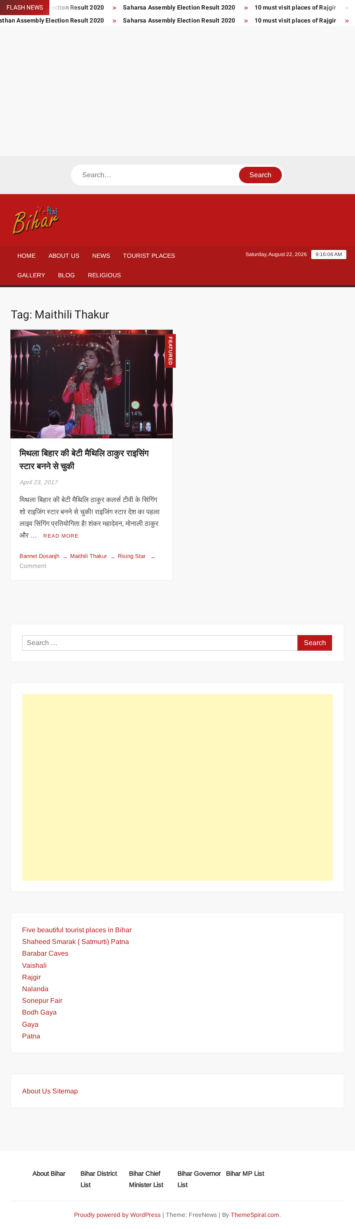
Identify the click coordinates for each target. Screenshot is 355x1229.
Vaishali (34, 965)
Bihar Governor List (199, 1179)
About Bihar (48, 1173)
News (101, 255)
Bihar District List (99, 1179)
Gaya (30, 1024)
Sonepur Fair (42, 1000)
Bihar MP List (245, 1173)
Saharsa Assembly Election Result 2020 (169, 7)
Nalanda (35, 988)
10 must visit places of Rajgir (285, 7)
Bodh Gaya (39, 1012)
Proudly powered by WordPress (117, 1214)
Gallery (31, 275)
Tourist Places (149, 255)
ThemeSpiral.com (255, 1214)
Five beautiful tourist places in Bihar (77, 930)
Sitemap (65, 1091)
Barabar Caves (45, 953)
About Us (63, 255)
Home (26, 255)
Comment (32, 565)
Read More (61, 536)
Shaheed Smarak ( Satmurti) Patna (75, 941)
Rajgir (31, 977)
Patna (31, 1036)
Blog (66, 275)
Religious (104, 275)
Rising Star (131, 556)
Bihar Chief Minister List (146, 1179)
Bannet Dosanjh (39, 556)
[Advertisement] (177, 91)
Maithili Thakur (88, 556)
